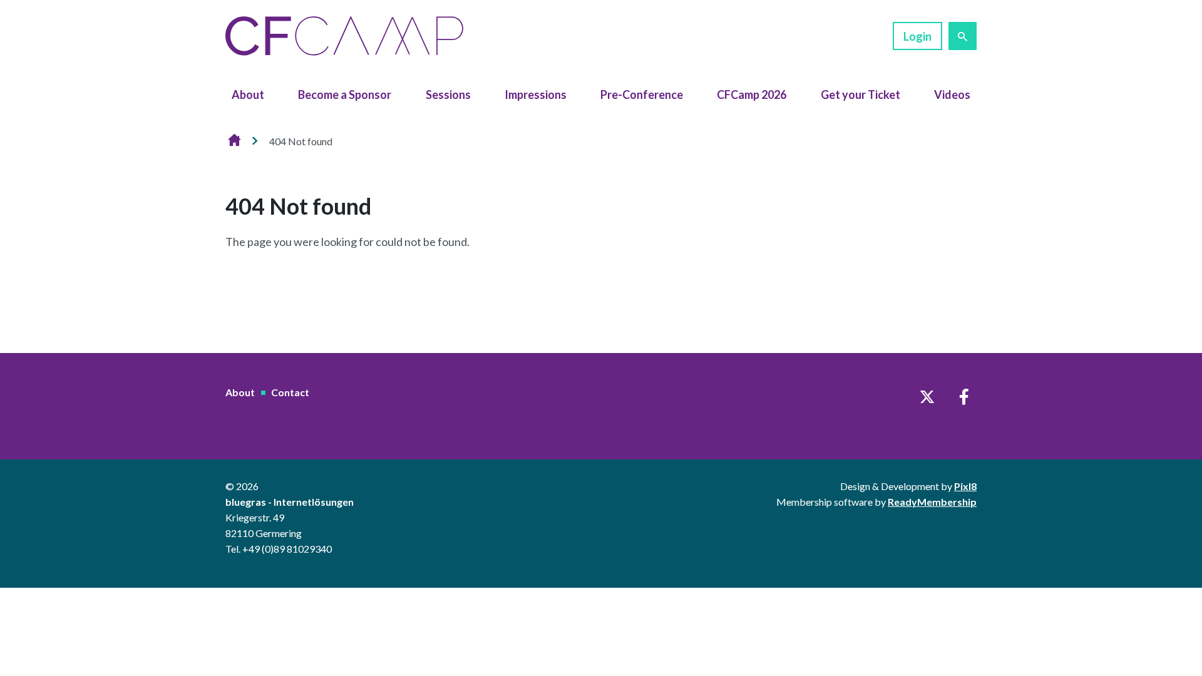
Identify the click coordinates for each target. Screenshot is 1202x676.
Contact (290, 392)
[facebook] (964, 396)
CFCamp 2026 (751, 94)
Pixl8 (965, 486)
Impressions (536, 94)
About (248, 94)
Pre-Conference (641, 94)
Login (917, 36)
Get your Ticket (860, 94)
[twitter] (927, 396)
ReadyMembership (932, 502)
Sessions (448, 94)
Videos (952, 94)
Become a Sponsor (344, 94)
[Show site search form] (962, 36)
